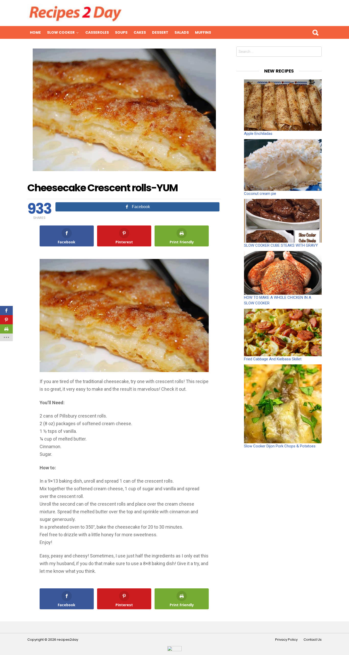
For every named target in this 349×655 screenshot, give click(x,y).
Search (315, 32)
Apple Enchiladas (258, 133)
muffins (203, 32)
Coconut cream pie (260, 193)
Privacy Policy (286, 640)
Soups (121, 32)
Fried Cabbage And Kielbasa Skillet (272, 359)
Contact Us (313, 640)
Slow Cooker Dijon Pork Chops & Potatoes (280, 446)
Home (35, 32)
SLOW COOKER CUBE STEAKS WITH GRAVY (281, 245)
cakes (140, 32)
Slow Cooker (61, 32)
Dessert (160, 32)
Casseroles (97, 32)
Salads (182, 32)
